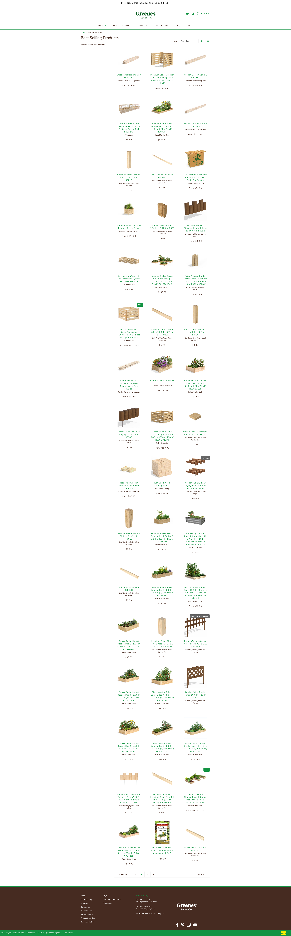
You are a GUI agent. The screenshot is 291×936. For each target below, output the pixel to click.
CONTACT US (161, 25)
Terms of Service (88, 918)
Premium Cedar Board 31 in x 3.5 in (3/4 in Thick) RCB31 (162, 332)
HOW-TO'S (142, 25)
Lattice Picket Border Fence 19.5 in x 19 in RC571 (195, 695)
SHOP (101, 25)
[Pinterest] (182, 925)
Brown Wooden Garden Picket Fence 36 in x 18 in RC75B (195, 644)
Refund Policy (87, 914)
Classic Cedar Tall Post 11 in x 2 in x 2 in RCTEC (195, 332)
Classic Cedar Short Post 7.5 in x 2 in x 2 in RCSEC (129, 536)
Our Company (86, 899)
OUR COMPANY (121, 25)
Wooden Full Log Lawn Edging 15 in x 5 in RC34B (129, 434)
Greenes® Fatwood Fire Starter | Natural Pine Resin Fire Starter (195, 177)
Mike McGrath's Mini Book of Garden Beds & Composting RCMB (162, 850)
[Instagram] (189, 925)
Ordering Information (112, 899)
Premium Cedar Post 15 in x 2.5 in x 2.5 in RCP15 (128, 177)
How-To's (84, 903)
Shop (83, 896)
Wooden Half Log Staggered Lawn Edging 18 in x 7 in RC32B (195, 228)
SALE (190, 25)
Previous (124, 874)
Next (200, 874)
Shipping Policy (87, 922)
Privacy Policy (87, 910)
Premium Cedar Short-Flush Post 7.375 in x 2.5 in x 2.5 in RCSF (162, 644)
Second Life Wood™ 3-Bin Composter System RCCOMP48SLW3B (129, 279)
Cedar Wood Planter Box (162, 380)
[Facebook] (177, 925)
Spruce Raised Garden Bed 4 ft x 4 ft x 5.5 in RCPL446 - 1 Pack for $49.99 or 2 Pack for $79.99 (195, 592)
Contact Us (85, 907)
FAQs (105, 896)
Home (83, 32)
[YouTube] (195, 925)
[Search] (198, 13)
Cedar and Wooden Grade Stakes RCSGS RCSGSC (129, 485)
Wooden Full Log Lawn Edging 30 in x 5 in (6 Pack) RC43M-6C (195, 485)
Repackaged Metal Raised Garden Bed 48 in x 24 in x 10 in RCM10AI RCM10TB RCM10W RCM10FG (195, 538)
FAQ (178, 25)
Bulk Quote (108, 903)
